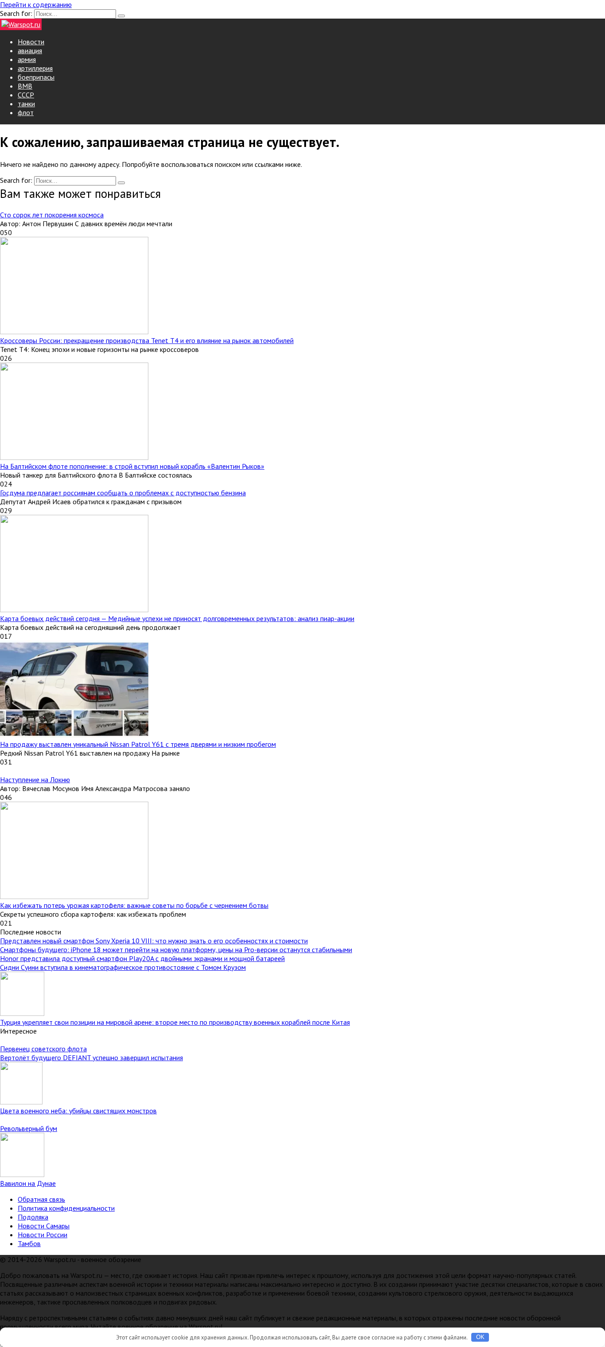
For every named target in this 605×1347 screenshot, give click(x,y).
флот (26, 112)
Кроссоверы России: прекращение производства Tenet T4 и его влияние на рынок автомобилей (147, 340)
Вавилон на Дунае (28, 1183)
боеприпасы (36, 77)
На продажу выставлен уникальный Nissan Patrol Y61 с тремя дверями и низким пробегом (138, 744)
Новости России (42, 1234)
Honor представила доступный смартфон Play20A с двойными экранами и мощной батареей (142, 958)
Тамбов (29, 1243)
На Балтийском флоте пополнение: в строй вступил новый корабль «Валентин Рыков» (132, 466)
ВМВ (25, 85)
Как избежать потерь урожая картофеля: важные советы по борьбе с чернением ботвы (134, 905)
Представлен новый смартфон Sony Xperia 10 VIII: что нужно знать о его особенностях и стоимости (154, 940)
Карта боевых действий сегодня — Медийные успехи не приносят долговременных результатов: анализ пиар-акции (177, 618)
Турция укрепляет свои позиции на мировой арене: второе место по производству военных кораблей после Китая (175, 1022)
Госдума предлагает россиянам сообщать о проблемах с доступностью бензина (123, 492)
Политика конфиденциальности (66, 1208)
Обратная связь (41, 1199)
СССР (26, 94)
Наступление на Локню (35, 779)
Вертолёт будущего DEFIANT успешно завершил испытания (91, 1057)
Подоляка (33, 1216)
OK (480, 1337)
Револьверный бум (28, 1128)
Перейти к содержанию (36, 4)
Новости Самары (44, 1225)
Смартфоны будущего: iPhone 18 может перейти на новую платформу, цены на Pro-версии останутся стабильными (176, 949)
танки (26, 103)
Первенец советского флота (43, 1048)
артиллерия (35, 68)
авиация (30, 50)
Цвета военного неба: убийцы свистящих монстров (78, 1110)
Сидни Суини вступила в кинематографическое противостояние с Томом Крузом (123, 967)
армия (27, 59)
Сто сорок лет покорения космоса (52, 214)
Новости (31, 41)
